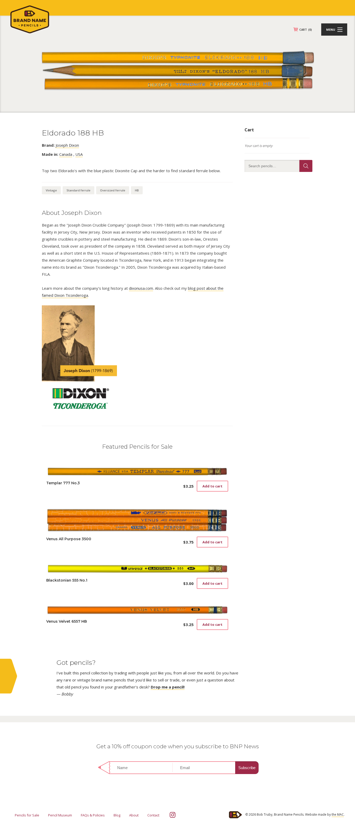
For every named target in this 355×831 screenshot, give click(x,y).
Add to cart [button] (212, 486)
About (134, 815)
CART (305, 29)
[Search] (305, 166)
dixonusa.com (141, 288)
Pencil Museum (60, 815)
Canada (65, 154)
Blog (117, 815)
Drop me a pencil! (168, 687)
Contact (153, 815)
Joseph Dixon (67, 145)
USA (79, 154)
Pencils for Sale (27, 815)
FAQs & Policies (93, 815)
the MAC (338, 814)
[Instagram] (172, 815)
